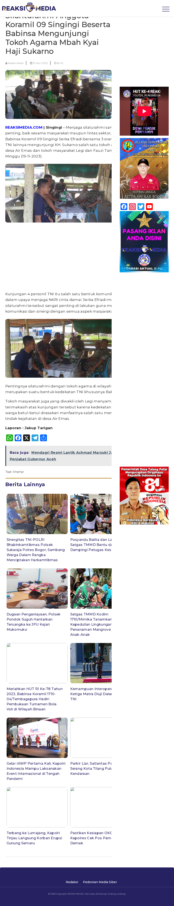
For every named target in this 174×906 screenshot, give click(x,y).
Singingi (18, 471)
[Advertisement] (69, 258)
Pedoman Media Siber (100, 882)
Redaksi (72, 882)
